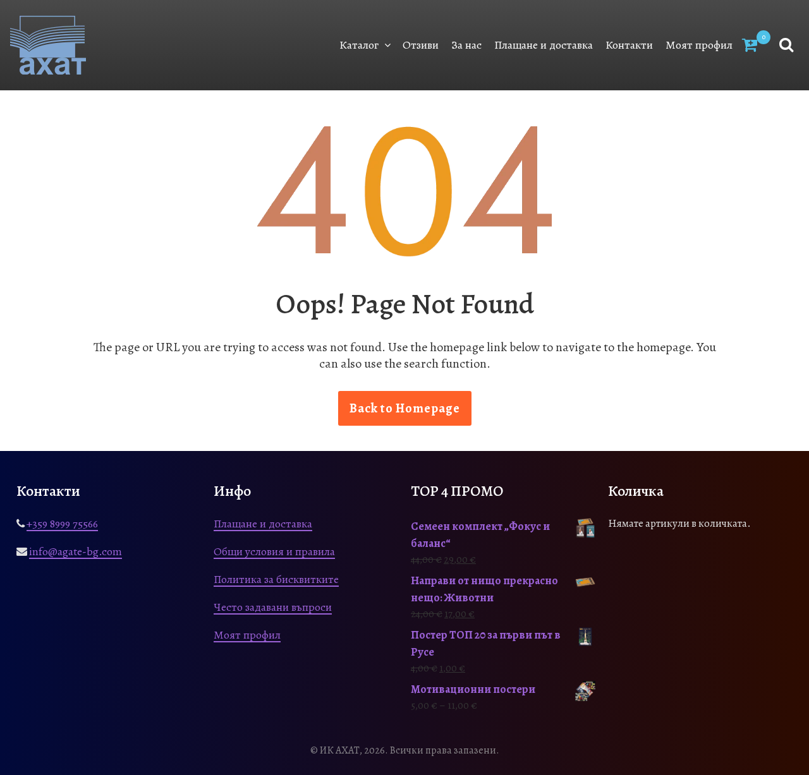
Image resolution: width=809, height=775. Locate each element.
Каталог (359, 44)
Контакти (629, 44)
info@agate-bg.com (75, 551)
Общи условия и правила (274, 551)
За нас (466, 44)
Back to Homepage (405, 408)
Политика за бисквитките (276, 579)
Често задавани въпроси (273, 607)
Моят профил (699, 44)
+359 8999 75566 (62, 523)
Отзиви (421, 44)
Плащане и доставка (543, 44)
